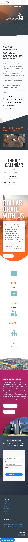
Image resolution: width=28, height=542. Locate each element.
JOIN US (7, 255)
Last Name (8, 461)
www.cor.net (14, 521)
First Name (8, 456)
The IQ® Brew (12, 176)
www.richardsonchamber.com (16, 526)
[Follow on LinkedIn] (22, 535)
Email (6, 467)
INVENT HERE (9, 405)
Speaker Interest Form (7, 540)
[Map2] (14, 369)
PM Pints (11, 170)
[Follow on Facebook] (19, 535)
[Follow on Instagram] (24, 535)
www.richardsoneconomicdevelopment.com (13, 524)
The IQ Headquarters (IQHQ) (14, 99)
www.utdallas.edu (9, 528)
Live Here (6, 515)
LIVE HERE (8, 412)
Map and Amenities (11, 105)
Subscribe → (13, 474)
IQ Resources (6, 508)
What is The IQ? (10, 96)
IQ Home (6, 503)
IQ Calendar (6, 510)
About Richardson (11, 108)
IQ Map (5, 511)
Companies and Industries (13, 102)
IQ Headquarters (7, 504)
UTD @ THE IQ (7, 501)
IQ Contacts (6, 506)
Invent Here (6, 513)
